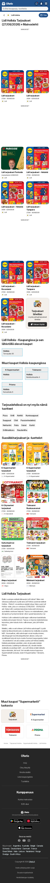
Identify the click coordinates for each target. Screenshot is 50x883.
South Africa (15, 854)
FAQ (25, 763)
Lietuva (22, 851)
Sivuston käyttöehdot (25, 873)
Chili (16, 420)
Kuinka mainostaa (25, 799)
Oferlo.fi (32, 862)
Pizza (5, 415)
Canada (40, 846)
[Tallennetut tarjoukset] (36, 4)
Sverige (5, 854)
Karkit (32, 425)
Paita (16, 425)
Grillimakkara (8, 430)
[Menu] (46, 4)
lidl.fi (3, 633)
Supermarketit (7, 653)
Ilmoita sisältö (25, 772)
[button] (41, 4)
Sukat (23, 425)
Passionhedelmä (28, 420)
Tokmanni (40, 653)
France (34, 848)
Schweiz (6, 848)
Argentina (17, 846)
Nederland (30, 851)
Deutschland (16, 848)
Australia (25, 846)
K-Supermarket (30, 653)
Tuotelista (25, 781)
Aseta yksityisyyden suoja (24, 868)
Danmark (26, 848)
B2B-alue (25, 804)
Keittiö (20, 415)
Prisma (4, 655)
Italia (15, 851)
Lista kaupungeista (25, 777)
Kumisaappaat (32, 415)
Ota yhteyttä (25, 767)
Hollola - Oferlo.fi (8, 604)
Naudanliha (22, 430)
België (32, 846)
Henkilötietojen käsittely (25, 877)
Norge (38, 851)
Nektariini (7, 425)
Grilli (12, 415)
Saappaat (7, 420)
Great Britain (7, 851)
